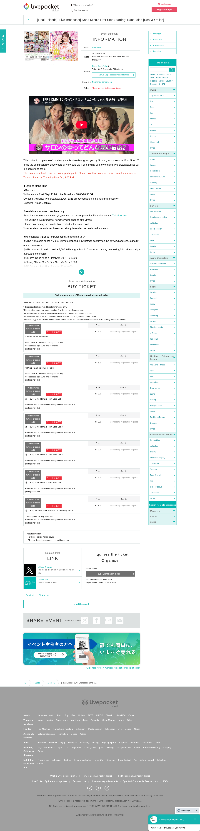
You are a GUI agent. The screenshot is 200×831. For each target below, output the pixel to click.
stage (152, 159)
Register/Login (164, 9)
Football (153, 298)
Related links (158, 45)
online (152, 74)
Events (153, 516)
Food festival (155, 475)
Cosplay (153, 84)
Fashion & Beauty (157, 417)
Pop (152, 107)
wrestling (154, 316)
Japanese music (157, 95)
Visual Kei (154, 142)
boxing (153, 321)
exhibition (154, 223)
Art (151, 481)
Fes (151, 113)
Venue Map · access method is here (114, 75)
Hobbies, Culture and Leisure (29, 751)
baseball (154, 292)
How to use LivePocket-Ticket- (97, 776)
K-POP (153, 130)
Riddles (153, 81)
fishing (153, 400)
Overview (157, 34)
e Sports (153, 333)
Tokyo (105, 66)
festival (153, 452)
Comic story (155, 171)
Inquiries (157, 51)
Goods (153, 246)
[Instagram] (109, 788)
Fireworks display (157, 458)
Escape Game (156, 405)
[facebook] (100, 788)
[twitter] (91, 788)
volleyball (154, 310)
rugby (152, 304)
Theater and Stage (159, 153)
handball (154, 339)
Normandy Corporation (102, 82)
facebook (96, 620)
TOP (25, 683)
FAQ (165, 781)
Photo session (162, 78)
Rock (152, 101)
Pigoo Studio (97, 66)
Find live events (80, 10)
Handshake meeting (158, 217)
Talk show (154, 235)
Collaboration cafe (158, 263)
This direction (119, 215)
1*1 (163, 84)
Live (152, 240)
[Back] (28, 19)
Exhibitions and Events (161, 434)
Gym (152, 371)
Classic (153, 136)
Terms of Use (79, 781)
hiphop (153, 119)
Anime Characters (159, 258)
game (152, 394)
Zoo (151, 376)
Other (152, 148)
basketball (154, 345)
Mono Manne (155, 188)
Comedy (161, 74)
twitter (84, 620)
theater (153, 165)
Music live (155, 511)
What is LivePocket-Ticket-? (63, 776)
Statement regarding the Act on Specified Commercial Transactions (124, 781)
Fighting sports (156, 327)
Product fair (155, 440)
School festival (156, 487)
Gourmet (169, 81)
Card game (155, 388)
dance (152, 194)
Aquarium (154, 382)
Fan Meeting (155, 211)
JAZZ (152, 124)
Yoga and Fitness (157, 365)
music (153, 90)
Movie (161, 81)
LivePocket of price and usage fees (49, 781)
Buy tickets (157, 40)
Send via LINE (108, 620)
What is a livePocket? (83, 5)
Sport (152, 286)
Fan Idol (154, 206)
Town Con (154, 463)
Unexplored (97, 47)
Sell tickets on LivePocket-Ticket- (134, 776)
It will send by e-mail (119, 620)
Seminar (153, 469)
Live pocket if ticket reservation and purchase (41, 7)
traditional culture (157, 177)
